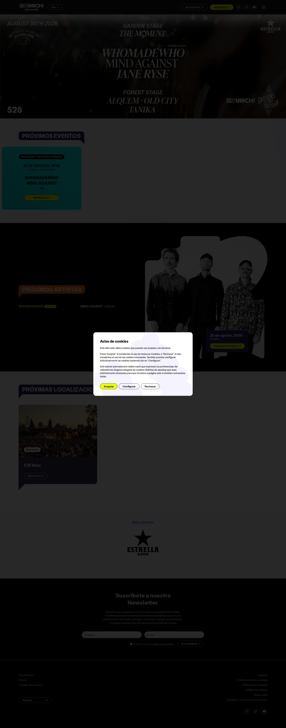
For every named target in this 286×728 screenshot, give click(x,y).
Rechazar (150, 386)
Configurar (129, 386)
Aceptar (109, 386)
